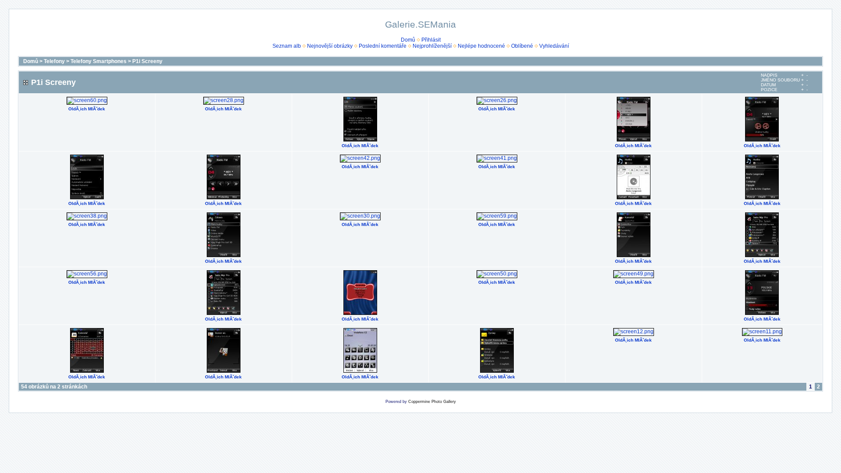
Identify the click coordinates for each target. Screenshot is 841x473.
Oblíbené (522, 46)
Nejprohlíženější (432, 46)
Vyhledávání (554, 46)
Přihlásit (431, 40)
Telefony (54, 61)
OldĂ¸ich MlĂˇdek (86, 108)
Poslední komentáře (382, 46)
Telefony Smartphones (99, 61)
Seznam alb (286, 46)
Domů (408, 40)
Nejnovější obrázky (330, 46)
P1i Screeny (147, 61)
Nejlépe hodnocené (481, 46)
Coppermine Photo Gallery (432, 401)
